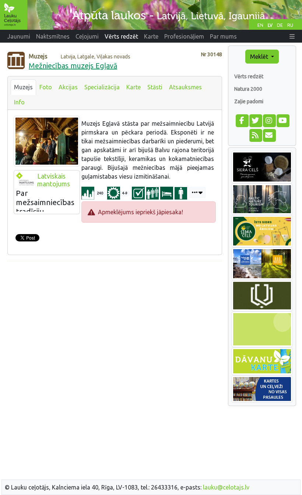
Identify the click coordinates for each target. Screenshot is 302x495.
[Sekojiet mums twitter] (255, 119)
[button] (292, 36)
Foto (45, 87)
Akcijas (68, 87)
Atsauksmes (185, 87)
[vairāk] (197, 192)
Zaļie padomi (248, 101)
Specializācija (102, 87)
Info (19, 102)
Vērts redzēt (248, 76)
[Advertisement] (114, 318)
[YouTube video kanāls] (283, 119)
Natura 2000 (248, 89)
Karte (133, 87)
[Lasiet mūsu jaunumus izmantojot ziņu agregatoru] (255, 134)
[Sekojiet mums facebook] (242, 119)
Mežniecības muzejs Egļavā (73, 65)
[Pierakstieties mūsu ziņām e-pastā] (269, 134)
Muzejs (23, 87)
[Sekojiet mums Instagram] (269, 119)
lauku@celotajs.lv (226, 487)
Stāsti (154, 87)
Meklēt (260, 56)
